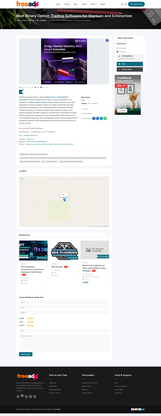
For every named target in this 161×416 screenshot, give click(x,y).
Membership (53, 386)
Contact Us (118, 393)
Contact (102, 4)
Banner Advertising (55, 389)
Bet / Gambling (92, 103)
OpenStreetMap (98, 226)
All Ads (67, 4)
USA (38, 87)
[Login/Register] (125, 4)
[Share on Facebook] (94, 118)
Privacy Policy (119, 389)
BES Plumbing (57, 267)
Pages (84, 4)
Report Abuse (87, 113)
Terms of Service (87, 393)
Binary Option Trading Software (29, 161)
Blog (75, 4)
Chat (123, 64)
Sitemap (84, 389)
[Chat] (122, 4)
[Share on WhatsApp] (105, 118)
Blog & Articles (86, 386)
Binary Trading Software (49, 161)
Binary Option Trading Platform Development (33, 154)
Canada (25, 280)
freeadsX (57, 409)
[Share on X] (97, 118)
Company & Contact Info (89, 383)
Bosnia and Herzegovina (92, 276)
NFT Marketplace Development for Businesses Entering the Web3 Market (32, 269)
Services (23, 264)
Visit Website (123, 48)
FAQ (116, 383)
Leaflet (91, 226)
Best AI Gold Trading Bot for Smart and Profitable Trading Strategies (94, 268)
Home (58, 4)
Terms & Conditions (121, 386)
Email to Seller (126, 69)
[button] (64, 200)
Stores (93, 4)
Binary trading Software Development (71, 161)
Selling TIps (52, 383)
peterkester (121, 44)
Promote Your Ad (54, 393)
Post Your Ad (137, 4)
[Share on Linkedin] (101, 118)
